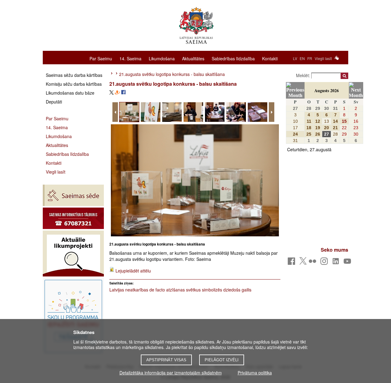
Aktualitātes (193, 58)
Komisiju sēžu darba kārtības (74, 84)
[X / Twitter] (303, 262)
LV (295, 58)
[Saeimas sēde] (73, 195)
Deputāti (54, 102)
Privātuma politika (255, 373)
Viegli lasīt (323, 58)
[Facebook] (292, 262)
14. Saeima (130, 58)
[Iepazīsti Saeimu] (73, 316)
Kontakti (270, 58)
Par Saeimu (101, 58)
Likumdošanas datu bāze (70, 93)
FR (309, 58)
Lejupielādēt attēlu (133, 271)
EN (302, 58)
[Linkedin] (337, 262)
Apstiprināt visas (166, 360)
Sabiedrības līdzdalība (233, 58)
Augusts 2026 (326, 90)
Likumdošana (162, 58)
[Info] (73, 218)
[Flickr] (313, 262)
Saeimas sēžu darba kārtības (74, 75)
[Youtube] (348, 262)
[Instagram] (325, 262)
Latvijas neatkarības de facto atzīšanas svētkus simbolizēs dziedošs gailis (180, 290)
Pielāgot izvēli (222, 360)
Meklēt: (303, 75)
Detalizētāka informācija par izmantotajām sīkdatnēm (170, 373)
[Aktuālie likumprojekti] (73, 253)
